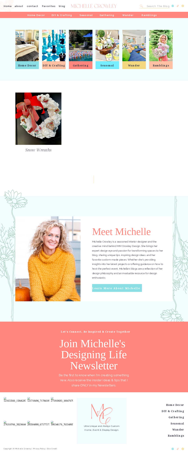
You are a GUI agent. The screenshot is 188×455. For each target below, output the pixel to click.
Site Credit (52, 448)
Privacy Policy (39, 448)
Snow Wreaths (38, 150)
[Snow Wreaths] (38, 119)
